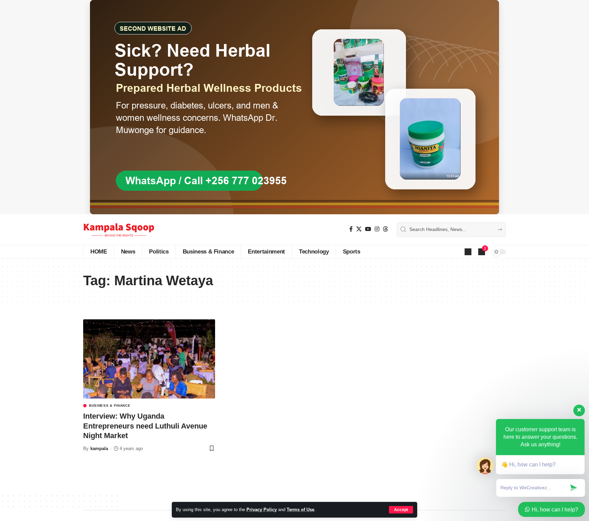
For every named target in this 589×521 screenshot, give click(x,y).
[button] (401, 509)
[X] (358, 229)
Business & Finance (110, 405)
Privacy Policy (261, 509)
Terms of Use (300, 509)
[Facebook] (351, 229)
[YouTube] (368, 229)
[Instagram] (377, 229)
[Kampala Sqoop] (118, 229)
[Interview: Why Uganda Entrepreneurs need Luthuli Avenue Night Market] (149, 359)
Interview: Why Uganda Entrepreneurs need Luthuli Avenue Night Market (145, 426)
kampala (99, 448)
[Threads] (385, 229)
